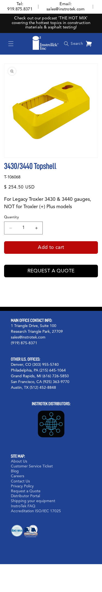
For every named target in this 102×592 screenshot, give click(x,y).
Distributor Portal (25, 496)
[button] (11, 44)
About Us (19, 461)
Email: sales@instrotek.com (66, 7)
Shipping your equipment (33, 501)
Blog (15, 471)
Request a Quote (51, 271)
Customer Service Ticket (32, 466)
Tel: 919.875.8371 (19, 7)
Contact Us (20, 481)
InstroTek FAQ (23, 506)
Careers (17, 476)
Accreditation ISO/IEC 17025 (36, 511)
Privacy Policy (22, 486)
